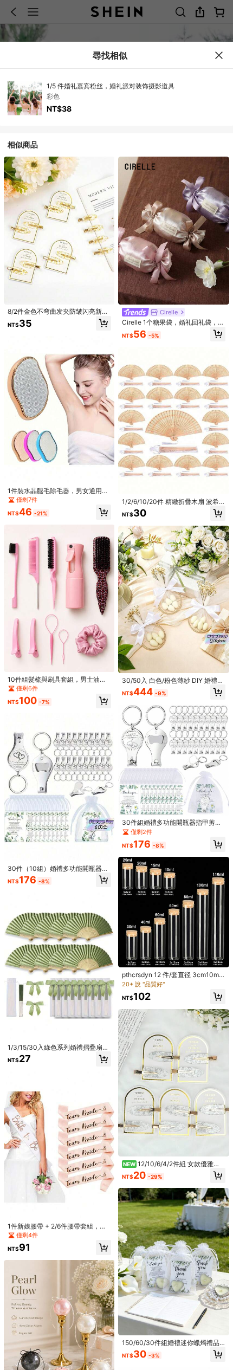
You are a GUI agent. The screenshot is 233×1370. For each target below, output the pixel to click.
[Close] (219, 55)
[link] (59, 311)
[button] (103, 323)
